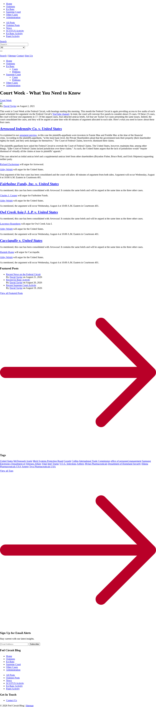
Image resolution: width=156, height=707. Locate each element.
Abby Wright (6, 200)
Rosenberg (15, 223)
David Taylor (10, 106)
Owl (3, 212)
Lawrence (5, 223)
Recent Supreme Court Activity (21, 285)
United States (6, 461)
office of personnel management (126, 461)
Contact (20, 55)
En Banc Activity (14, 33)
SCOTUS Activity (15, 30)
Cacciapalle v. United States (21, 241)
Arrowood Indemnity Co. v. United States (31, 129)
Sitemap (12, 55)
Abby (3, 169)
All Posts (10, 22)
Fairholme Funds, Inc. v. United (24, 184)
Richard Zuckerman (9, 164)
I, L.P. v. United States (40, 212)
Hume (11, 252)
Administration (13, 17)
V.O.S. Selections (67, 464)
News (9, 28)
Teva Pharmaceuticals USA (42, 466)
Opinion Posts (13, 25)
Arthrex (80, 464)
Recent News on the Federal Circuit (23, 274)
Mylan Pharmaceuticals (96, 464)
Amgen (25, 466)
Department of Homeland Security (124, 464)
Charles (3, 195)
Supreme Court (13, 12)
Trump (55, 464)
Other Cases (12, 14)
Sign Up (29, 55)
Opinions (10, 6)
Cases (15, 69)
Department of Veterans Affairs (26, 464)
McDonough (19, 461)
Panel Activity (13, 36)
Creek (11, 212)
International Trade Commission (94, 461)
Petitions (16, 72)
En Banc (10, 9)
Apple (29, 461)
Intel (50, 464)
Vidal (44, 464)
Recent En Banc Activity (18, 280)
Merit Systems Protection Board (48, 461)
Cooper (13, 195)
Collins (75, 461)
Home (9, 3)
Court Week (6, 100)
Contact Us (11, 700)
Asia (20, 212)
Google (67, 461)
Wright (9, 169)
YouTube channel (60, 114)
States (54, 184)
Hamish (4, 252)
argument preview (28, 135)
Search (3, 41)
